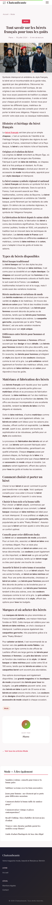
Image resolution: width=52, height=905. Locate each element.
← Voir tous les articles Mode (15, 751)
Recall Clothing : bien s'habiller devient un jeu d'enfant (25, 819)
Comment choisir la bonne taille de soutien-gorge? (24, 802)
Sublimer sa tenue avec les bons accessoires (24, 788)
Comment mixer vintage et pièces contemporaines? (19, 810)
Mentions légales (9, 886)
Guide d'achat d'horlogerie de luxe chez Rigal (24, 834)
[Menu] (47, 2)
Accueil (5, 14)
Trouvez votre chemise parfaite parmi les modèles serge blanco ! (22, 827)
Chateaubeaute (14, 2)
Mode (13, 14)
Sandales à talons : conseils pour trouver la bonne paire (23, 781)
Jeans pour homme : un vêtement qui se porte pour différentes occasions (24, 794)
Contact (5, 890)
